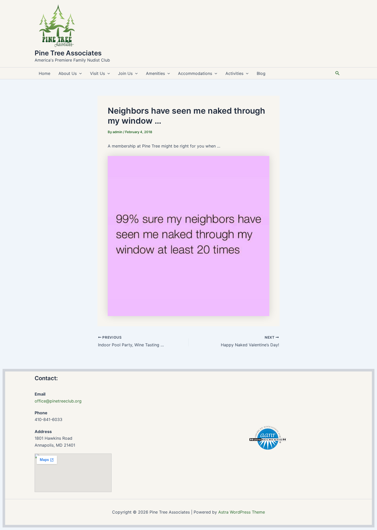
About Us (67, 73)
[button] (79, 73)
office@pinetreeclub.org (58, 401)
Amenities (155, 73)
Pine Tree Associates (68, 53)
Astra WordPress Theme (241, 512)
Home (44, 73)
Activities (234, 73)
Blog (261, 73)
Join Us (125, 73)
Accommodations (195, 73)
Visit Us (97, 73)
